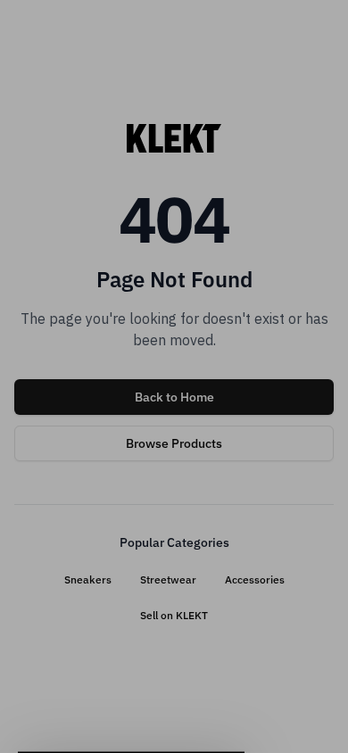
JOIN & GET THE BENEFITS (91, 468)
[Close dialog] (321, 289)
